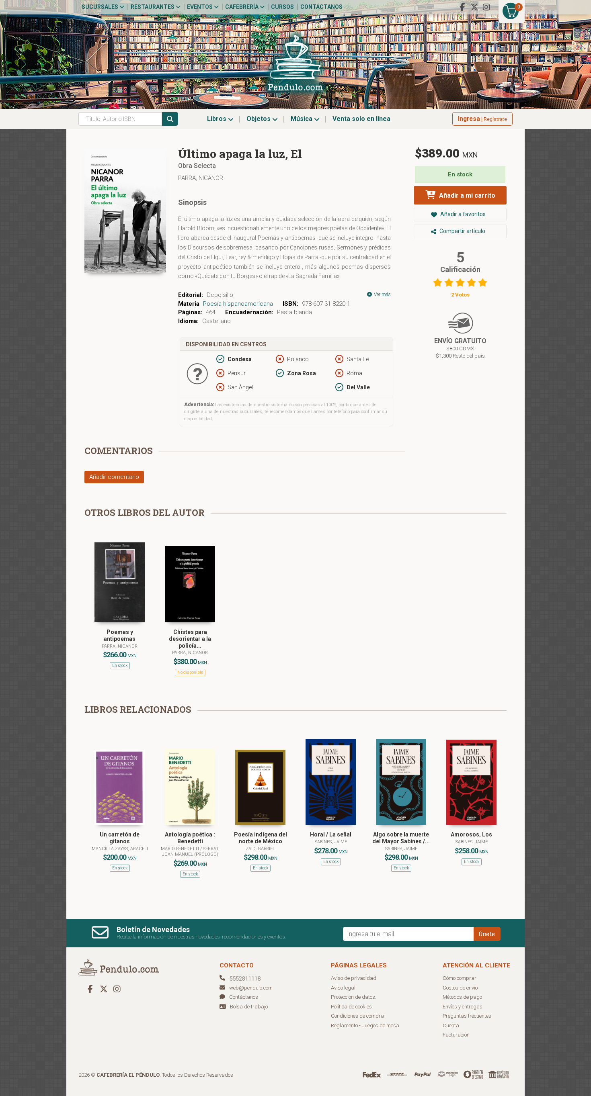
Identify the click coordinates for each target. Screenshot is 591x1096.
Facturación (456, 1035)
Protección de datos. (353, 997)
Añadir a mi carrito (466, 195)
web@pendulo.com (251, 988)
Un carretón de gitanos (120, 837)
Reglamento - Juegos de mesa (365, 1025)
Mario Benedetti (180, 848)
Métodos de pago (462, 997)
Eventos (200, 7)
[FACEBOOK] (462, 7)
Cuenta (451, 1025)
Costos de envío (460, 988)
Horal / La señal (330, 834)
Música (302, 119)
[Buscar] (170, 119)
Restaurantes (153, 7)
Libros (217, 119)
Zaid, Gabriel (260, 848)
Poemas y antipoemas (119, 635)
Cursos (282, 7)
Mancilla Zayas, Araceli (120, 848)
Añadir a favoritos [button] (462, 214)
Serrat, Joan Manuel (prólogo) (191, 851)
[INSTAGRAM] (486, 7)
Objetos (259, 119)
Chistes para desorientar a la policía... (190, 639)
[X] (474, 7)
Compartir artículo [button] (461, 231)
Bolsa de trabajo (249, 1007)
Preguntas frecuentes (467, 1016)
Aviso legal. (344, 988)
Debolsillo (220, 295)
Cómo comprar (459, 978)
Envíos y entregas (462, 1007)
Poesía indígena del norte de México (260, 837)
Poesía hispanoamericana (238, 303)
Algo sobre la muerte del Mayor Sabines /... (401, 837)
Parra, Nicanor (200, 178)
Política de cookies (351, 1007)
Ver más (382, 294)
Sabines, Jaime (331, 841)
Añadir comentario (114, 477)
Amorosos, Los (471, 834)
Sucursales (100, 7)
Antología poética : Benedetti (190, 837)
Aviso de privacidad (353, 978)
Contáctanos (321, 7)
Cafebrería (242, 7)
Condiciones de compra (357, 1016)
